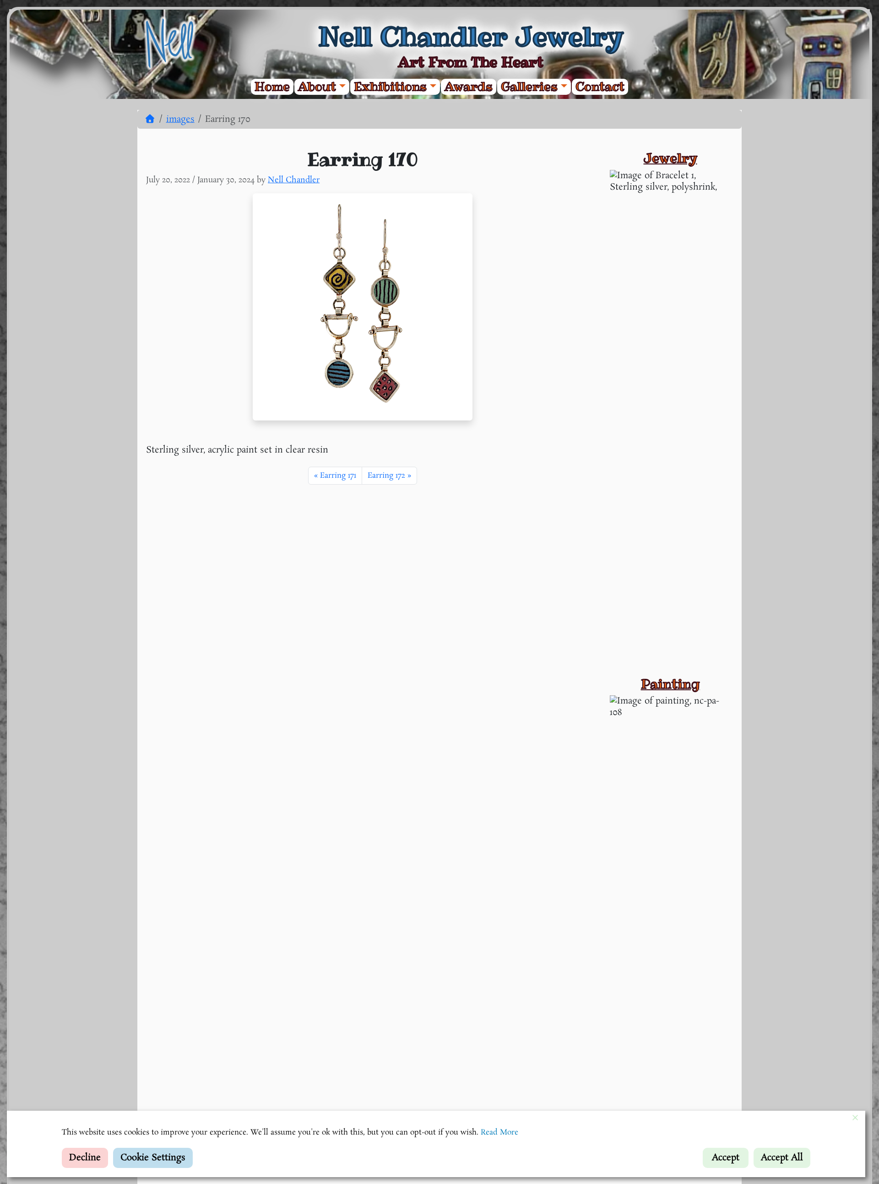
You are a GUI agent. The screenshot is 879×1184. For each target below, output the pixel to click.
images (180, 119)
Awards (469, 87)
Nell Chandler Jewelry (470, 36)
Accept (725, 1157)
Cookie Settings (152, 1157)
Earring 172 (386, 475)
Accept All (782, 1157)
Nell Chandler (294, 180)
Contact (599, 87)
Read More (499, 1132)
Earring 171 (338, 475)
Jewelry (670, 158)
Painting (670, 684)
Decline (85, 1157)
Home (272, 87)
